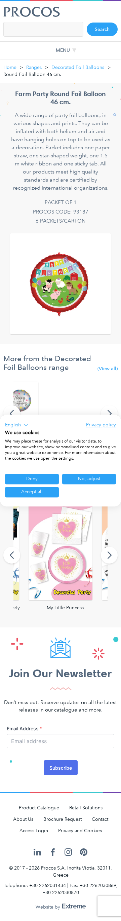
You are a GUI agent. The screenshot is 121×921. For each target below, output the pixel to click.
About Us (23, 819)
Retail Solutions (86, 808)
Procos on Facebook (53, 852)
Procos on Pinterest (84, 852)
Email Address (24, 728)
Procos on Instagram (68, 852)
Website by (49, 907)
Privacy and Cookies (80, 831)
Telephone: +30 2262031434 (35, 885)
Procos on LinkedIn (37, 852)
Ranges (34, 67)
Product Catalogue (39, 808)
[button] (16, 425)
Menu (63, 50)
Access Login (33, 831)
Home (9, 67)
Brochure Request (62, 819)
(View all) (107, 369)
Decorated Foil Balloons (77, 67)
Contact (100, 819)
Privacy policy (101, 425)
